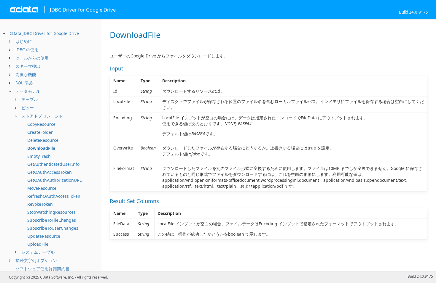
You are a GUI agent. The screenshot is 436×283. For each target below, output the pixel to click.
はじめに (23, 41)
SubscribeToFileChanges (51, 220)
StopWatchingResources (51, 212)
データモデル (27, 91)
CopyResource (41, 124)
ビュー (27, 107)
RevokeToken (40, 204)
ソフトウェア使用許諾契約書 (42, 268)
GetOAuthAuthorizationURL (54, 180)
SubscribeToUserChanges (52, 228)
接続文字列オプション (36, 260)
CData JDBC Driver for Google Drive (44, 33)
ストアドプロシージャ (42, 116)
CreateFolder (40, 132)
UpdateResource (43, 236)
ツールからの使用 (32, 58)
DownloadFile (41, 148)
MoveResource (41, 188)
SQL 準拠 (24, 83)
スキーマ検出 (27, 66)
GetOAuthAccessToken (49, 172)
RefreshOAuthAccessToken (53, 196)
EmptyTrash (39, 156)
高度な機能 (25, 74)
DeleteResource (42, 140)
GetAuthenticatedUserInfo (53, 164)
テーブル (29, 99)
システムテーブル (38, 252)
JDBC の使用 (27, 49)
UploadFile (37, 244)
